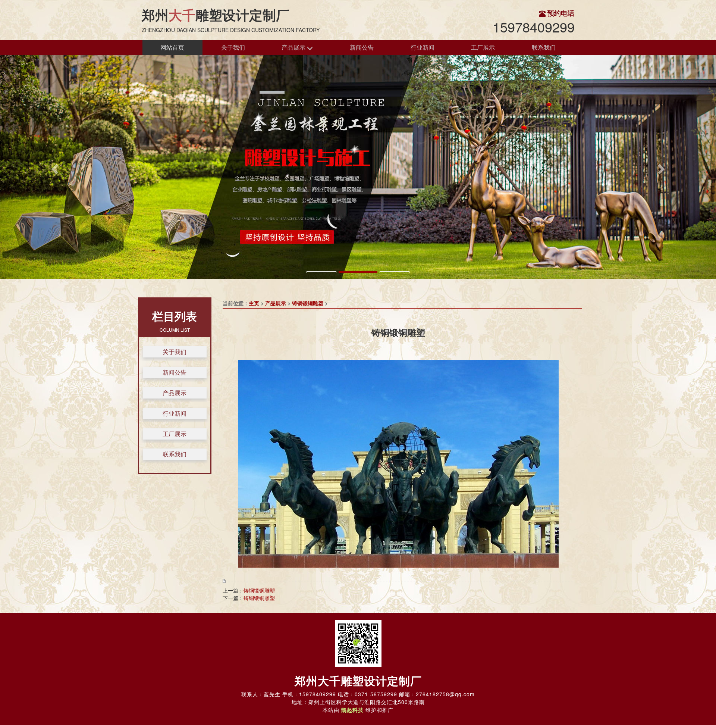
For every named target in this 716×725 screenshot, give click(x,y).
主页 (254, 303)
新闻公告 (362, 47)
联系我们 (544, 47)
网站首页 (172, 47)
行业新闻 (422, 47)
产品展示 (294, 47)
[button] (53, 167)
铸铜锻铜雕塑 (307, 303)
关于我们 (233, 47)
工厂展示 (483, 47)
